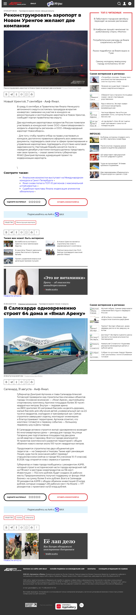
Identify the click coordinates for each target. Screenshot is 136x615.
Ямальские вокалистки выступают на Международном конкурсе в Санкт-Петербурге (51, 179)
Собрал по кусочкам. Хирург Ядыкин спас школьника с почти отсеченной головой (116, 354)
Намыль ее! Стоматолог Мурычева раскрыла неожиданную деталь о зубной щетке (115, 346)
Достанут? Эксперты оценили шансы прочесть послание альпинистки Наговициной (116, 337)
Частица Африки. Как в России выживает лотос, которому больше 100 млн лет (115, 114)
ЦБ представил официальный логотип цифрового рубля (112, 156)
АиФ (79, 88)
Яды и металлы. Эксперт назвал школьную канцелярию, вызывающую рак (114, 106)
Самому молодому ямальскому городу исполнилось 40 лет (111, 62)
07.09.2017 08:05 (10, 11)
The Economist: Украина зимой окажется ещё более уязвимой (113, 147)
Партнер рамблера (46, 605)
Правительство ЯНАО (33, 376)
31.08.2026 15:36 (10, 304)
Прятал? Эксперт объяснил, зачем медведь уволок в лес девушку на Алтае (115, 328)
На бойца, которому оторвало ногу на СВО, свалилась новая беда (115, 138)
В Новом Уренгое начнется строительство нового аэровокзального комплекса (69, 244)
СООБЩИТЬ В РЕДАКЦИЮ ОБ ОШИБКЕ (113, 569)
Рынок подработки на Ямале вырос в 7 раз (111, 52)
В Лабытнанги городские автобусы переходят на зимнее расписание (111, 20)
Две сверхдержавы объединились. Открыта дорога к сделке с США (114, 173)
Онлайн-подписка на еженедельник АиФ (67, 569)
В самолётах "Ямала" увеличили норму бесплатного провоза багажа (28, 252)
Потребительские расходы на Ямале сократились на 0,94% (111, 41)
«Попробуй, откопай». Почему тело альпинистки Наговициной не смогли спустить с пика (116, 79)
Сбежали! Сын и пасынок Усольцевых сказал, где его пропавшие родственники (116, 97)
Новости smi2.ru (12, 296)
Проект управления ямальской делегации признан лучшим (28, 260)
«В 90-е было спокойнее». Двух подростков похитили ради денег (115, 318)
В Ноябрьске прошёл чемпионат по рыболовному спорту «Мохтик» (111, 30)
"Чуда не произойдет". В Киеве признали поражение (113, 164)
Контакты (92, 569)
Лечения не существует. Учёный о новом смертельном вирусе (115, 87)
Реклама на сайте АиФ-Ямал (35, 569)
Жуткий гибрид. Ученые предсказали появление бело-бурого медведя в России (116, 310)
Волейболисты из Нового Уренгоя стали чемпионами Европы (26, 244)
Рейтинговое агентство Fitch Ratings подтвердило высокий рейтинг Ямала (69, 252)
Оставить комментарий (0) (68, 202)
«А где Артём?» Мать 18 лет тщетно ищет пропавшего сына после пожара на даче (115, 123)
